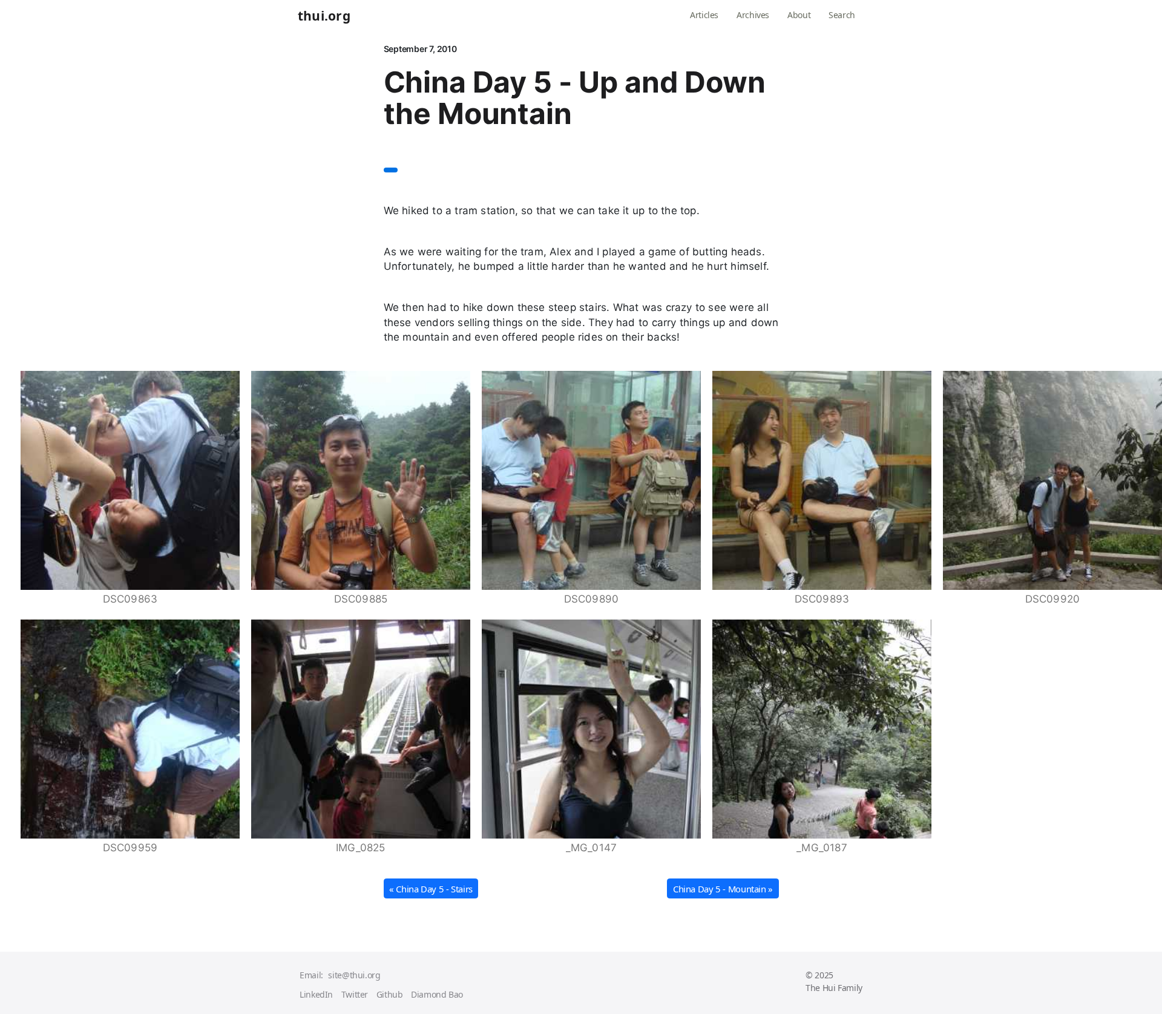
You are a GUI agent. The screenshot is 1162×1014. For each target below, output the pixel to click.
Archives (753, 15)
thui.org (324, 16)
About (798, 15)
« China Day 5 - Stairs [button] (431, 889)
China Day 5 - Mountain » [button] (723, 889)
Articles (704, 15)
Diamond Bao (437, 994)
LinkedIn (316, 994)
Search (842, 15)
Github (389, 994)
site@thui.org (354, 975)
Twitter (354, 994)
